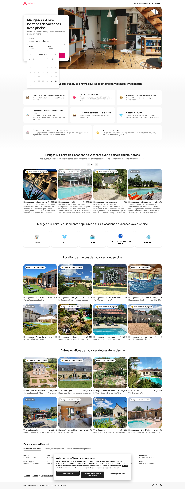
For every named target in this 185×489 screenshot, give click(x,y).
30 (56, 81)
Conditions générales (58, 485)
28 (47, 81)
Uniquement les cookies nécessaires (92, 475)
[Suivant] (96, 164)
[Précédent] (88, 164)
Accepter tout (68, 474)
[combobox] (46, 41)
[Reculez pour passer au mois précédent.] (30, 54)
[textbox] (36, 48)
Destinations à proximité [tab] (32, 449)
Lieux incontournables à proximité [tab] (79, 449)
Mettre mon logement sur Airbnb (147, 3)
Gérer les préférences (117, 474)
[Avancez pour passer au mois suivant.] (55, 54)
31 (30, 85)
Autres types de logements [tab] (54, 449)
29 (51, 81)
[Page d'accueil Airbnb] (28, 3)
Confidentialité (44, 485)
